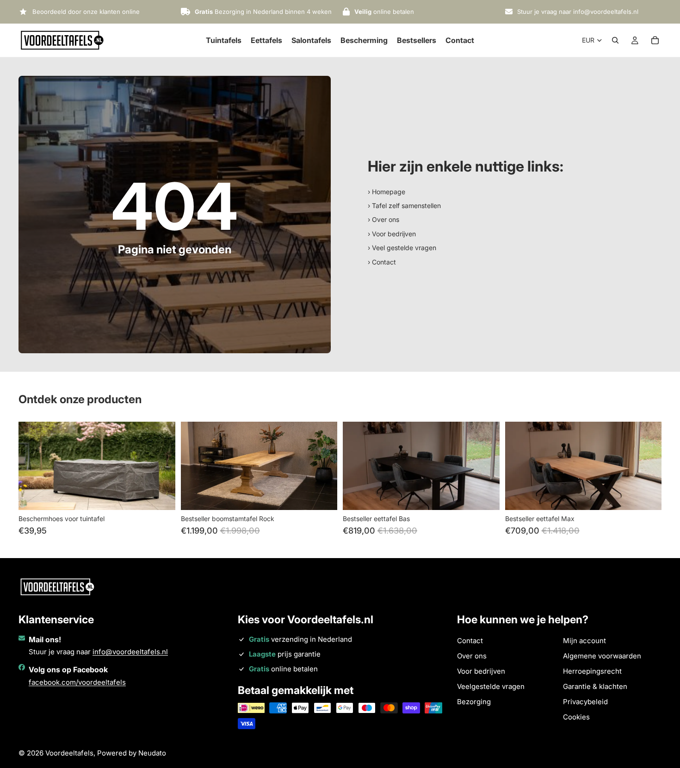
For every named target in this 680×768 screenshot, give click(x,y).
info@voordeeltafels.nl (130, 651)
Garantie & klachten (595, 686)
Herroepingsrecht (592, 671)
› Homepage (386, 192)
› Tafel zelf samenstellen (404, 205)
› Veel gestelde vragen (402, 248)
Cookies (576, 717)
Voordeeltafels (69, 753)
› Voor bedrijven (392, 234)
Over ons (472, 655)
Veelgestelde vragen (491, 686)
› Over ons (383, 219)
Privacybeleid (585, 701)
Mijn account (584, 640)
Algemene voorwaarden (602, 655)
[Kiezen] (161, 495)
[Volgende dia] (161, 466)
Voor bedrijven (481, 671)
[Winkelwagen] (655, 40)
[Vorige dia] (32, 466)
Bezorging (474, 701)
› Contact (382, 262)
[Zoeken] (615, 40)
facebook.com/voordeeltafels (77, 682)
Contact (470, 640)
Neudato (152, 753)
